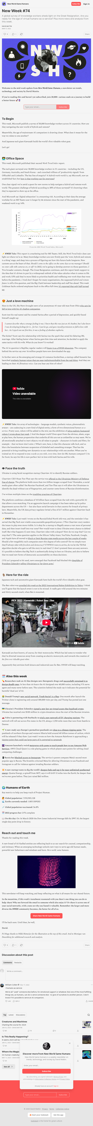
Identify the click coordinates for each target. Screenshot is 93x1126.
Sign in (86, 4)
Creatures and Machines (14, 1021)
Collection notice (62, 1109)
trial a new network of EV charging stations (60, 717)
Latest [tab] (11, 1015)
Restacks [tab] (17, 963)
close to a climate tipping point (67, 730)
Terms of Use (58, 1077)
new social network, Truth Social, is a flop (39, 696)
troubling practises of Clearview (47, 494)
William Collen (11, 985)
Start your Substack (40, 1115)
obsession (68, 348)
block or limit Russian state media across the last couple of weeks (57, 538)
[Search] (88, 1014)
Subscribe (76, 4)
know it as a (52, 348)
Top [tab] (4, 1015)
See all (7, 1066)
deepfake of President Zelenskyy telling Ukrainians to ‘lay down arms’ (42, 562)
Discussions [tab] (20, 1015)
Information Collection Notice (45, 1079)
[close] (70, 1043)
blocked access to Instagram (28, 757)
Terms (51, 1109)
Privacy (45, 1109)
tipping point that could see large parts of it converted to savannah (32, 739)
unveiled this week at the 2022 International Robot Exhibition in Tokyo (51, 585)
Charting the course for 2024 (14, 1025)
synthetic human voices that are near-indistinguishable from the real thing (44, 360)
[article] (46, 1026)
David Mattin (7, 26)
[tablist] (12, 962)
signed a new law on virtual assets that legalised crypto (59, 708)
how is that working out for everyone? (38, 178)
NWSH (61, 348)
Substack (34, 1121)
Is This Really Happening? (15, 1036)
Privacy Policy (65, 1079)
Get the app (58, 1115)
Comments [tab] (7, 963)
